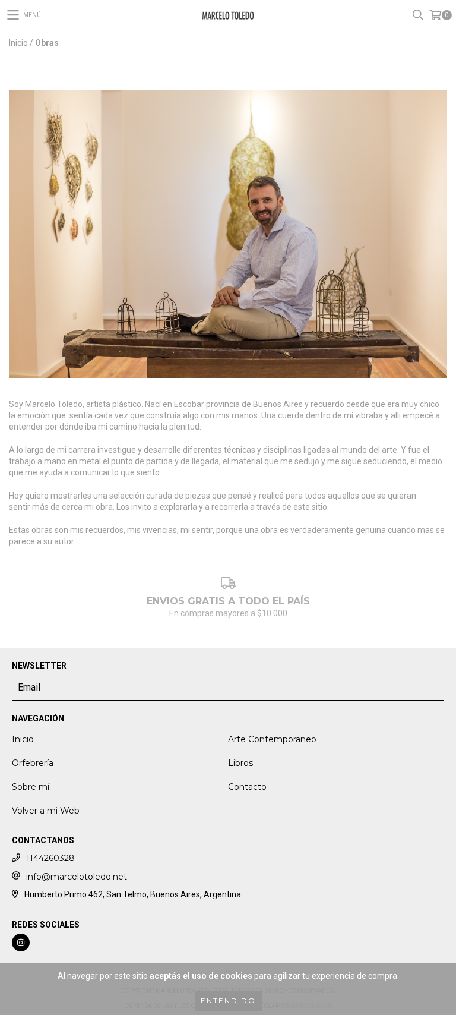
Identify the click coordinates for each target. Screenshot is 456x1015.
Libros (240, 763)
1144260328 (50, 858)
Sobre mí (30, 786)
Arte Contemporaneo (272, 739)
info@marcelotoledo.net (76, 876)
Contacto (247, 786)
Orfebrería (32, 763)
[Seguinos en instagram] (21, 942)
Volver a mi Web (46, 810)
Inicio (18, 43)
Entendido (228, 1000)
